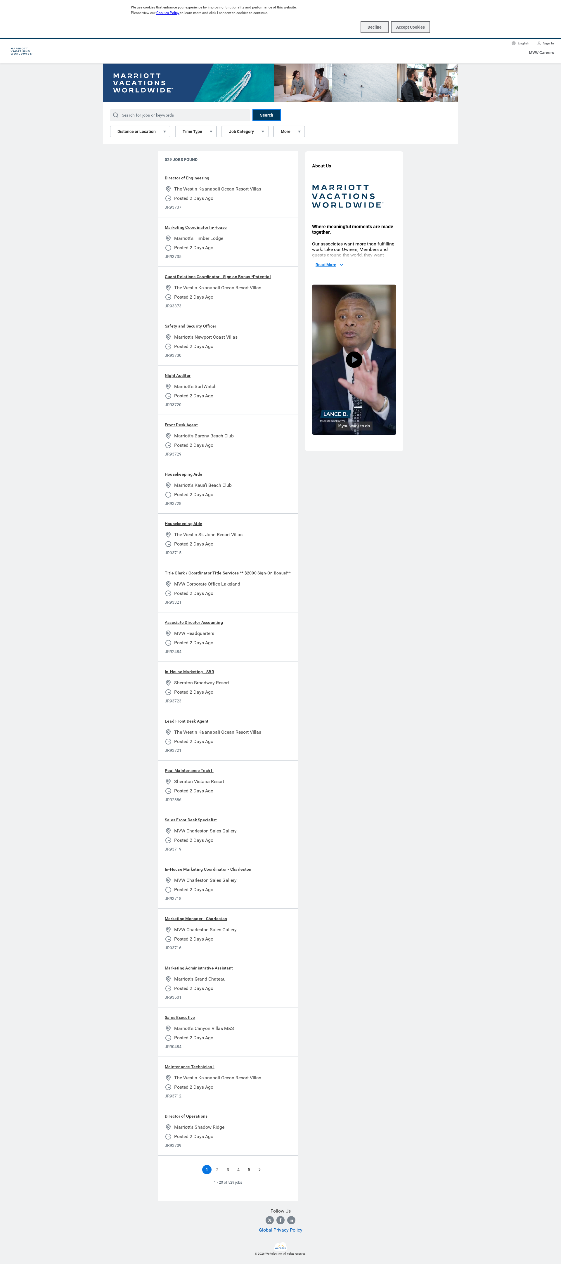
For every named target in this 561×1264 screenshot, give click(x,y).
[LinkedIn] (291, 1220)
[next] (259, 1169)
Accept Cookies (410, 27)
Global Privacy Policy (280, 1230)
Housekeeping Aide (183, 474)
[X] (270, 1220)
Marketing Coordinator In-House (196, 227)
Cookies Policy (167, 13)
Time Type (192, 131)
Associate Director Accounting (194, 622)
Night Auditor (178, 375)
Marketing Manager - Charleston (196, 918)
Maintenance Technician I (189, 1066)
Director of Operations (186, 1116)
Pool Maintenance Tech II (189, 770)
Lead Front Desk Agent (186, 721)
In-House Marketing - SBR (189, 671)
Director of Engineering (187, 178)
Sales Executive (180, 1017)
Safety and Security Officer (190, 326)
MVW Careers (541, 52)
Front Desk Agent (181, 425)
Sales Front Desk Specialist (191, 820)
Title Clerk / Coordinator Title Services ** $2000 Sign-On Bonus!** (228, 573)
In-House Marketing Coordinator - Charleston (208, 869)
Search (266, 115)
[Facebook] (280, 1220)
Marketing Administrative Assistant (199, 968)
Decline (375, 27)
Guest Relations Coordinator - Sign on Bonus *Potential (218, 276)
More (285, 131)
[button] (354, 360)
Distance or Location (136, 131)
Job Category (241, 131)
